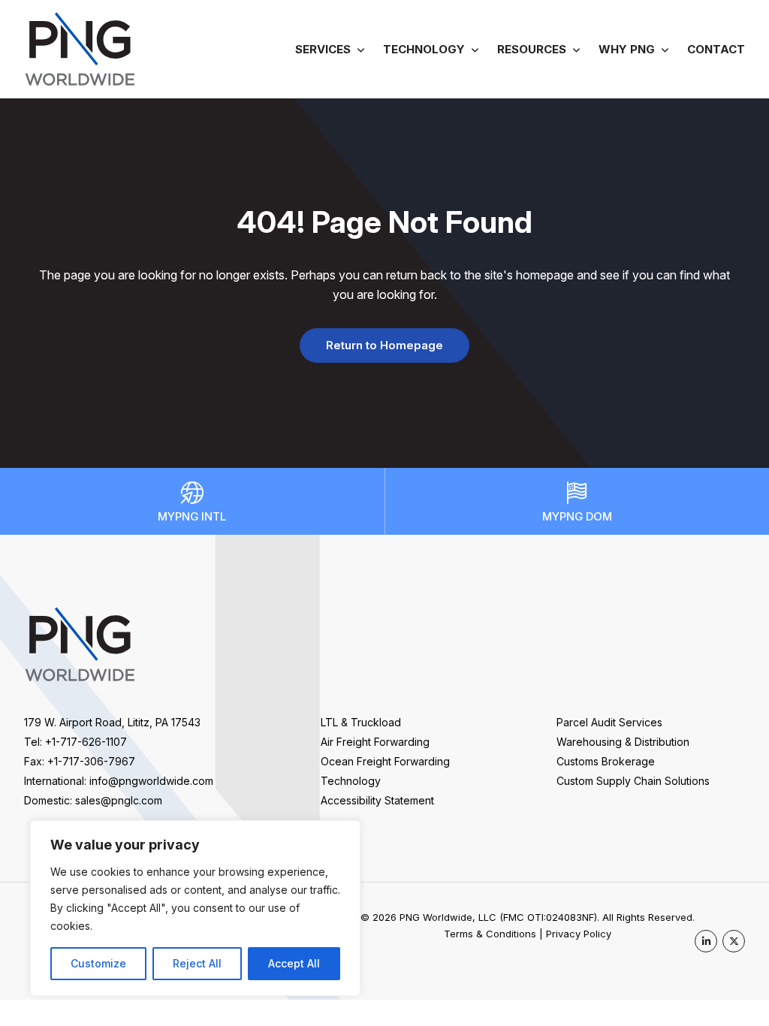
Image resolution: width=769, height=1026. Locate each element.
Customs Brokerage (605, 761)
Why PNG (627, 49)
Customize (98, 963)
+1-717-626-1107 (86, 741)
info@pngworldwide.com (151, 780)
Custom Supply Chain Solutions (633, 780)
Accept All (294, 963)
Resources (531, 49)
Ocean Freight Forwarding (385, 761)
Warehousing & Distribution (622, 741)
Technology (424, 49)
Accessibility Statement (377, 800)
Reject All (197, 963)
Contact (716, 49)
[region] (195, 908)
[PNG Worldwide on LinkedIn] (706, 941)
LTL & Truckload (361, 722)
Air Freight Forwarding (375, 741)
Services (323, 49)
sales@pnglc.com (118, 800)
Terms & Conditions (490, 934)
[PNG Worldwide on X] (733, 941)
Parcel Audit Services (609, 722)
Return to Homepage (384, 345)
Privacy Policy (578, 934)
